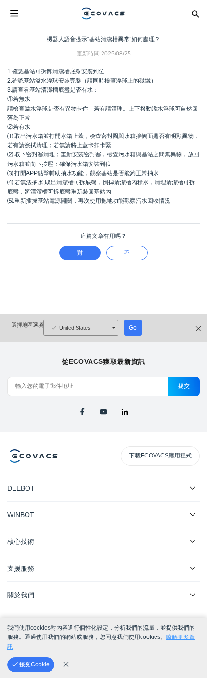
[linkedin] (124, 411)
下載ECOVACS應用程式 (160, 455)
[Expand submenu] (192, 488)
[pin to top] (190, 546)
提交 (184, 386)
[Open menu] (14, 13)
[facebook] (82, 411)
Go (133, 327)
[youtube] (103, 411)
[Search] (195, 13)
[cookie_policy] (66, 664)
